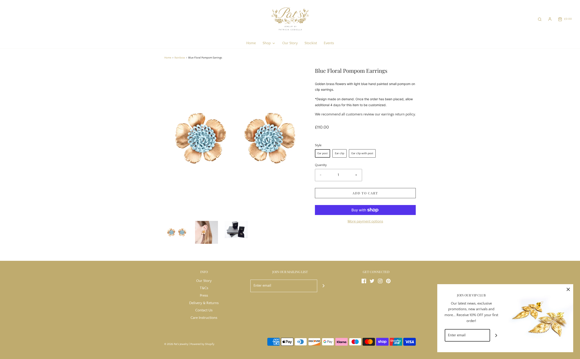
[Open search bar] (540, 19)
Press (204, 295)
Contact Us (204, 310)
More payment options (365, 221)
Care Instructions (204, 318)
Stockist (310, 43)
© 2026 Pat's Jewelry (176, 344)
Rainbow (179, 57)
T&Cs (204, 288)
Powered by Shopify (202, 344)
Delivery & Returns (204, 303)
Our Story (290, 43)
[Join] (323, 286)
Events (329, 43)
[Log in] (550, 19)
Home (251, 43)
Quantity (321, 165)
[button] (176, 232)
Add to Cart (365, 193)
